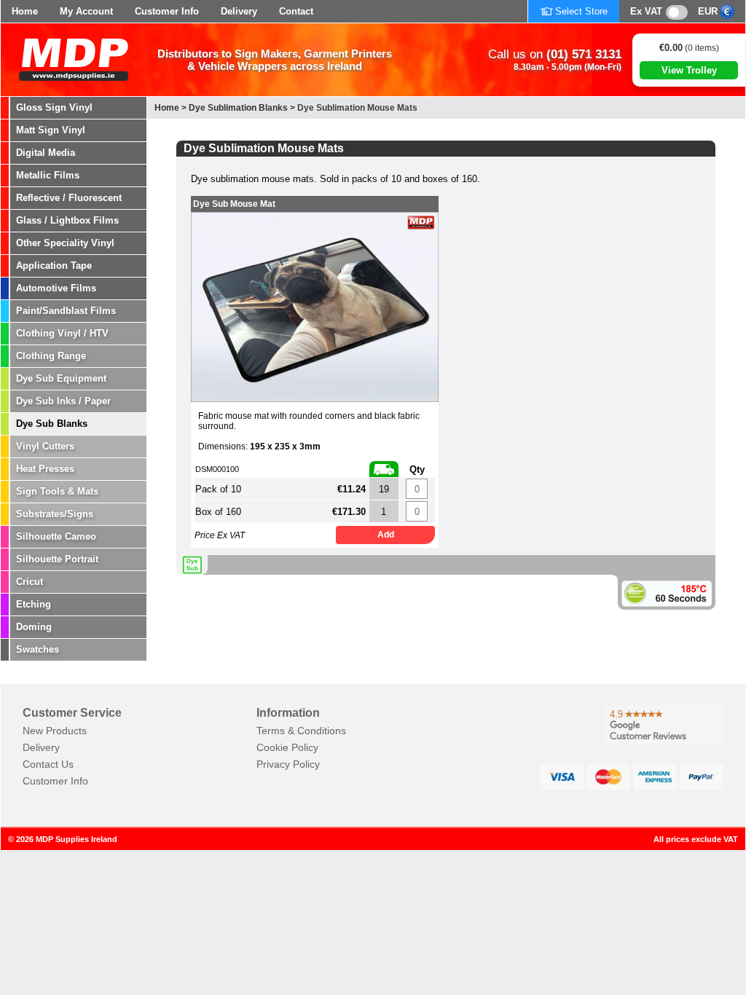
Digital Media (45, 152)
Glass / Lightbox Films (67, 220)
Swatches (37, 649)
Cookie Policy (287, 747)
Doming (34, 626)
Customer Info (167, 11)
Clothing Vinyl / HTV (62, 333)
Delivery (239, 11)
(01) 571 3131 (583, 54)
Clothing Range (51, 355)
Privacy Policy (288, 764)
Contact (296, 11)
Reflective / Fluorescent (69, 197)
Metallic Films (47, 175)
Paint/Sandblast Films (66, 310)
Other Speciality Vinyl (65, 242)
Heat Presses (45, 468)
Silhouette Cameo (56, 536)
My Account (86, 11)
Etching (33, 604)
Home (25, 11)
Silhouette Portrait (57, 559)
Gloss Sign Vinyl (54, 107)
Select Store (581, 11)
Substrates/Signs (54, 513)
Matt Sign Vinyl (50, 130)
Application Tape (54, 265)
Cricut (29, 581)
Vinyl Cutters (45, 446)
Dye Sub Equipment (61, 378)
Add (385, 535)
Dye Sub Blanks (51, 423)
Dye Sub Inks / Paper (63, 401)
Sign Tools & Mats (57, 491)
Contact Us (48, 764)
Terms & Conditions (301, 730)
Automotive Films (56, 288)
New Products (55, 730)
